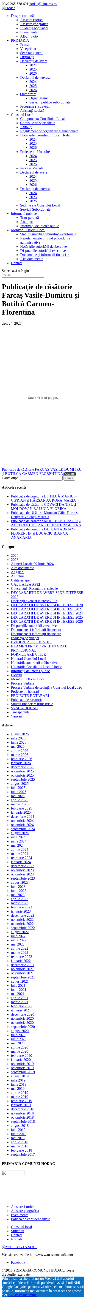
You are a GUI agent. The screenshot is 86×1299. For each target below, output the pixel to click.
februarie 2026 (21, 759)
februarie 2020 (21, 1055)
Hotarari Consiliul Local (28, 658)
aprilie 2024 (19, 849)
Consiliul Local (22, 115)
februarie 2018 (21, 1150)
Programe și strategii (35, 106)
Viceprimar (28, 49)
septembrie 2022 (23, 928)
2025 (33, 69)
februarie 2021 (21, 1006)
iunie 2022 (18, 940)
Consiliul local (21, 1227)
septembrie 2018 (23, 1121)
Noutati (16, 1239)
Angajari (17, 572)
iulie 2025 (18, 788)
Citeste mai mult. (24, 1295)
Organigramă (38, 98)
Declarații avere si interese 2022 (34, 601)
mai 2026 (18, 746)
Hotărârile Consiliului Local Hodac (45, 135)
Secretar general (31, 53)
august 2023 (20, 882)
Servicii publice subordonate (49, 102)
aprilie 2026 (19, 751)
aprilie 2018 (19, 1142)
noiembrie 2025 (22, 771)
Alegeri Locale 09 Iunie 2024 (32, 564)
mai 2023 (18, 895)
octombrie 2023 (22, 874)
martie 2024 (19, 854)
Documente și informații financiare (45, 255)
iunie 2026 (18, 742)
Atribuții (26, 127)
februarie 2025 (21, 808)
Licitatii (16, 675)
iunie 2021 (18, 990)
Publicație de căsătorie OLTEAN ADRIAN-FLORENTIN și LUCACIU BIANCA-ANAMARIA (43, 533)
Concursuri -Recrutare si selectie (34, 588)
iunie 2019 (18, 1084)
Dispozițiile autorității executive (43, 251)
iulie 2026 (18, 738)
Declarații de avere (33, 61)
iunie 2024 (18, 841)
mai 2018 (18, 1138)
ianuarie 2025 (21, 812)
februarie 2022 (21, 957)
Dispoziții (27, 57)
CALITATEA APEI (25, 584)
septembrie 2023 (23, 878)
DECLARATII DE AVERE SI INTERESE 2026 (47, 621)
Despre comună (22, 16)
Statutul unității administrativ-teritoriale (48, 234)
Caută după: (10, 478)
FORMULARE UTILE (28, 654)
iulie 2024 (18, 837)
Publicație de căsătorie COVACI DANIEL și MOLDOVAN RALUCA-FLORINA (43, 507)
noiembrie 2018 (22, 1113)
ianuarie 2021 (21, 1010)
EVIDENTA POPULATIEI (31, 642)
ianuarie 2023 (21, 911)
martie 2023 (19, 903)
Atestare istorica (31, 20)
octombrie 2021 (22, 973)
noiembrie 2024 (22, 821)
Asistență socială (32, 110)
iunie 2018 (18, 1134)
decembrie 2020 (22, 1014)
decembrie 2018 (22, 1109)
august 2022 (20, 932)
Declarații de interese (35, 77)
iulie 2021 (18, 985)
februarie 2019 (21, 1101)
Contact (16, 263)
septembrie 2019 (23, 1072)
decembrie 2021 (22, 965)
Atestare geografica (34, 24)
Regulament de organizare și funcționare (49, 131)
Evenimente (28, 32)
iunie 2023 (18, 891)
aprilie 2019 (19, 1093)
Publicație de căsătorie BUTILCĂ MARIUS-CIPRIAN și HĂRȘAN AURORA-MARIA (44, 498)
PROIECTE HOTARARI (30, 696)
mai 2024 (18, 845)
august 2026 (20, 734)
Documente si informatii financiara (36, 630)
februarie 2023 (21, 907)
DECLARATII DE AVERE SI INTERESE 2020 (47, 605)
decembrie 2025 (22, 767)
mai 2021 (18, 994)
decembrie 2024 (22, 816)
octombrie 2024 (22, 825)
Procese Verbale (31, 168)
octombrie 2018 (22, 1117)
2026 (33, 73)
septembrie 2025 (23, 779)
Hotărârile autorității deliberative (43, 246)
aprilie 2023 (19, 899)
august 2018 (20, 1126)
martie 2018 (19, 1146)
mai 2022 (18, 944)
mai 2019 (18, 1088)
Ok (10, 1295)
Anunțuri (26, 222)
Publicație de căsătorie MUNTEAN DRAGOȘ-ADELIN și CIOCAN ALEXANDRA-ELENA (46, 523)
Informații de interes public (39, 226)
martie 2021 (19, 1002)
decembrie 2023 (22, 866)
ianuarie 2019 (21, 1105)
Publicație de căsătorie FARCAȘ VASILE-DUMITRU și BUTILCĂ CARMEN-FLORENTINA (42, 471)
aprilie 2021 (19, 998)
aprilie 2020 (19, 1047)
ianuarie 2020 (21, 1060)
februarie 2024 (21, 858)
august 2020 (20, 1031)
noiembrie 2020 (22, 1018)
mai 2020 (18, 1043)
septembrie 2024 (23, 829)
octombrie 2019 (22, 1068)
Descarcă (69, 474)
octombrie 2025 (22, 775)
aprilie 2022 (19, 948)
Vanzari (16, 716)
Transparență (29, 218)
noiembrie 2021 (22, 969)
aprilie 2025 (19, 800)
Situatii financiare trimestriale (32, 704)
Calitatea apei (21, 580)
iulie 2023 (18, 887)
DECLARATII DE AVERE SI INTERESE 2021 (47, 609)
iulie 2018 (18, 1130)
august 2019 (20, 1076)
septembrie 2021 (23, 977)
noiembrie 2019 (22, 1064)
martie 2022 (19, 952)
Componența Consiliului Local (42, 119)
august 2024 (20, 833)
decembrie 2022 (22, 915)
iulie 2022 (18, 936)
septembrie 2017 (23, 1154)
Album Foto (29, 36)
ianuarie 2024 (21, 862)
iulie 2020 (18, 1035)
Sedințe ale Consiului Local (40, 205)
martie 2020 (19, 1051)
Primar (25, 44)
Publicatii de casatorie (26, 700)
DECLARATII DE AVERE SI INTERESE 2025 (47, 617)
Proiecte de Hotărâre (35, 152)
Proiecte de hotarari (25, 691)
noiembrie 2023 (22, 870)
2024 (33, 65)
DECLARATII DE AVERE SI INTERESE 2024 (47, 613)
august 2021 (20, 981)
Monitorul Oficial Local (28, 230)
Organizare (28, 94)
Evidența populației (34, 28)
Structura (17, 1231)
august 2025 (20, 783)
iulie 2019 (18, 1080)
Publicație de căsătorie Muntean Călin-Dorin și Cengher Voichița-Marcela (44, 515)
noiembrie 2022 (22, 919)
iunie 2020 (18, 1039)
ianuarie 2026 (21, 763)
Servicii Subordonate (35, 209)
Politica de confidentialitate (30, 1219)
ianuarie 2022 (21, 961)
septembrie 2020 (23, 1027)
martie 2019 (19, 1097)
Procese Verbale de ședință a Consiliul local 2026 (46, 687)
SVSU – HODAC (24, 708)
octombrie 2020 (22, 1023)
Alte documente (31, 259)
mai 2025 (18, 796)
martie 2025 (19, 804)
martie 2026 (19, 755)
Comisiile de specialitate (37, 123)
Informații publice (24, 213)
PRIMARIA (20, 40)
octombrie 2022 (22, 924)
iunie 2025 (18, 792)
